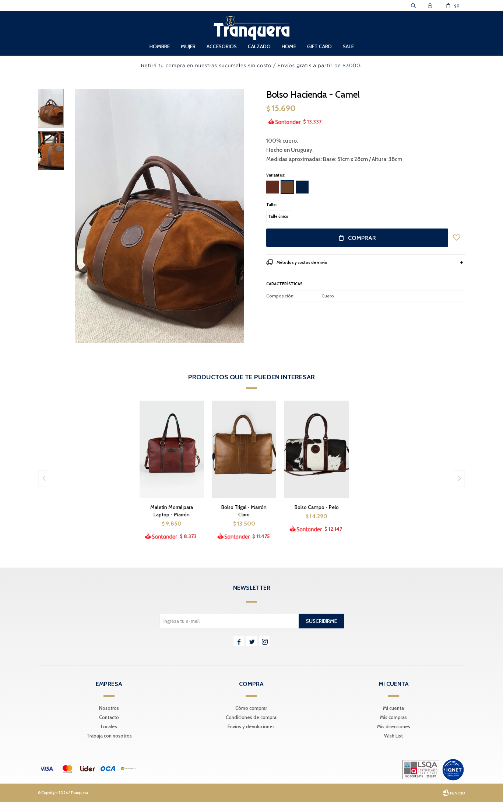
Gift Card (319, 46)
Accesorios (222, 46)
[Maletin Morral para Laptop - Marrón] (171, 449)
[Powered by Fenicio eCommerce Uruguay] (454, 792)
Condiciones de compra (251, 717)
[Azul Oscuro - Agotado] (302, 187)
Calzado (259, 46)
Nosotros (109, 708)
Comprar (362, 237)
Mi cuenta (393, 708)
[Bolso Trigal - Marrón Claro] (244, 449)
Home (289, 46)
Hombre (160, 46)
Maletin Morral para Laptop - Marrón (171, 511)
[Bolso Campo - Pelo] (316, 449)
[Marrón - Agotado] (272, 187)
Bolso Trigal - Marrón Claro (244, 511)
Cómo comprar (251, 708)
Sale (348, 46)
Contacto (109, 717)
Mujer (188, 46)
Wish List (393, 736)
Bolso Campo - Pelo (317, 507)
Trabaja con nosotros (109, 736)
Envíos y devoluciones (251, 726)
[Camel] (287, 187)
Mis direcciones (393, 726)
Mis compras (393, 717)
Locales (109, 726)
